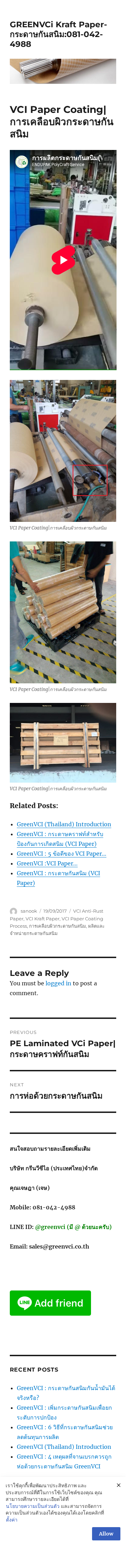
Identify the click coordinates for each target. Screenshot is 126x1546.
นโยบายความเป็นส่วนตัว (32, 1506)
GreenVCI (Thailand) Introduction (64, 1446)
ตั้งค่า (12, 1520)
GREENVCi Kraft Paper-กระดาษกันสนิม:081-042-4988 (58, 34)
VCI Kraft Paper (42, 918)
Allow (106, 1534)
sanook (29, 911)
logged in (58, 983)
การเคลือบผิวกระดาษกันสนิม (57, 926)
